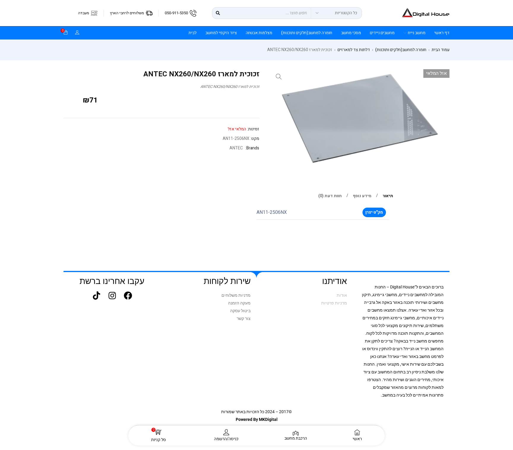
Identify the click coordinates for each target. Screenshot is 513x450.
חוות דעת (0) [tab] (330, 196)
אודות (342, 295)
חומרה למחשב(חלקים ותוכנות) (400, 50)
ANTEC (236, 148)
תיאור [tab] (388, 196)
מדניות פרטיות (334, 303)
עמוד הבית (440, 50)
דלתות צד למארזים (354, 50)
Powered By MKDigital (257, 419)
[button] (278, 76)
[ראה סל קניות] (66, 33)
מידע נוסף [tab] (362, 196)
